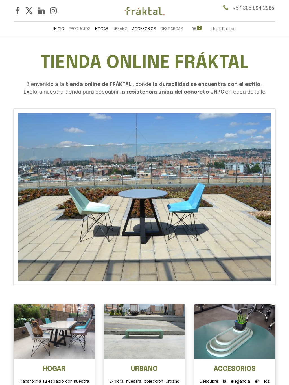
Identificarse (223, 29)
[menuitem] (58, 29)
